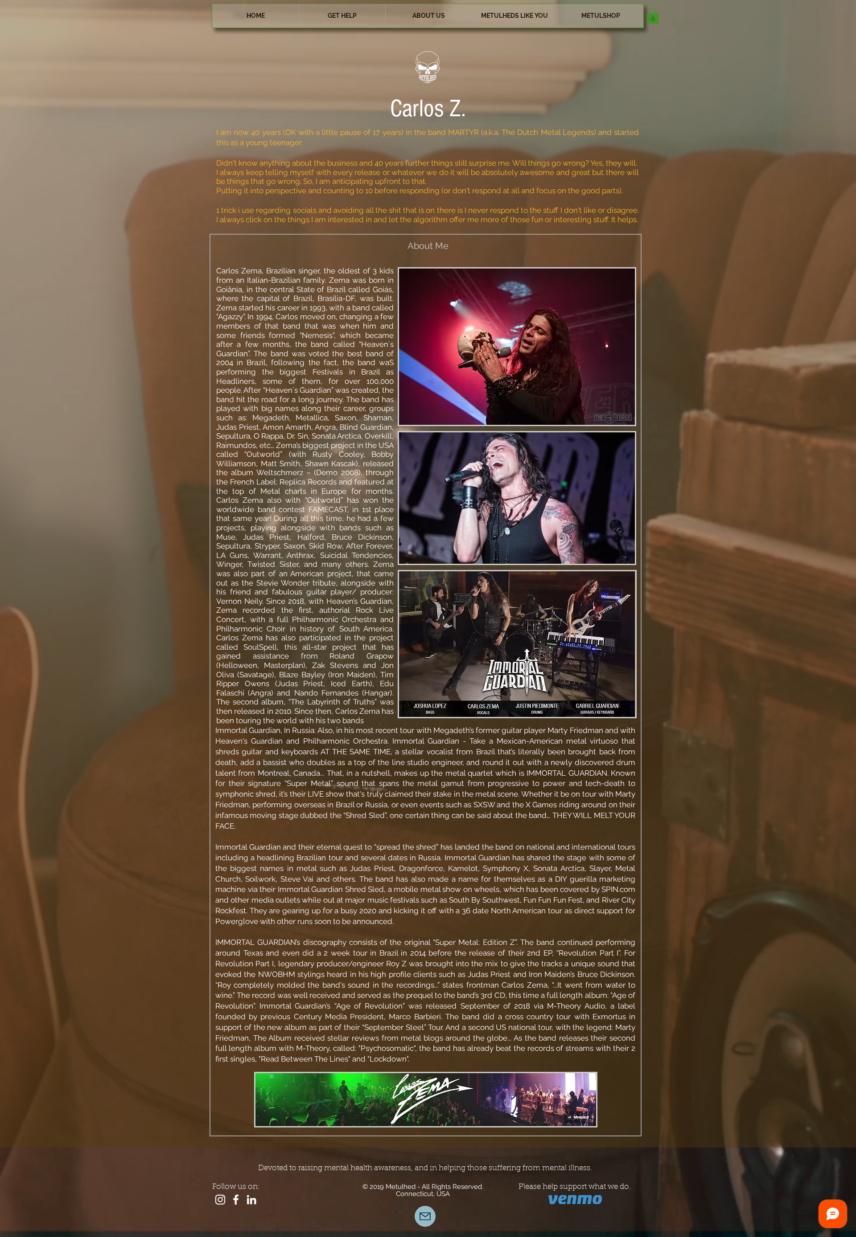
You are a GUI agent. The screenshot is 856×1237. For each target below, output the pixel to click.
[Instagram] (220, 1199)
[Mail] (425, 1216)
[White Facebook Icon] (236, 1199)
